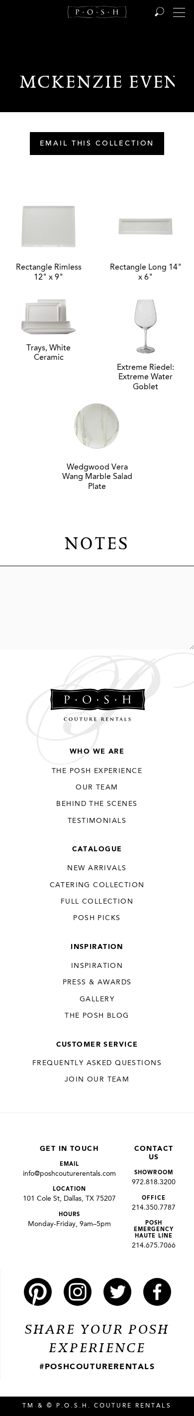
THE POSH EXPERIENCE (97, 771)
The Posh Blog (97, 1015)
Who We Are (97, 751)
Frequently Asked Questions (97, 1063)
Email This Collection (97, 144)
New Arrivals (96, 868)
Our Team (97, 787)
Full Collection (97, 901)
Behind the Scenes (96, 803)
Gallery (97, 999)
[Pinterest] (38, 1292)
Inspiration (97, 947)
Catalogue (97, 849)
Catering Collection (97, 885)
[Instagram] (78, 1292)
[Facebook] (157, 1292)
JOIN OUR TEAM (97, 1079)
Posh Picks (96, 918)
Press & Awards (97, 982)
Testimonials (97, 820)
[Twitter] (117, 1292)
